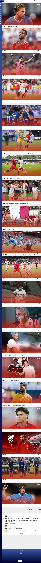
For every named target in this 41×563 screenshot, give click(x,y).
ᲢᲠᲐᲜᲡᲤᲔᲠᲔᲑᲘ (38, 50)
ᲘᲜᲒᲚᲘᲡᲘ (39, 429)
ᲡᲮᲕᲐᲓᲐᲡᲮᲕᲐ (38, 25)
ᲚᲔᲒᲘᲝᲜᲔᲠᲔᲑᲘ (38, 126)
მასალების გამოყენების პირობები (21, 555)
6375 (38, 509)
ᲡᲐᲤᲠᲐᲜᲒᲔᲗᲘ (38, 479)
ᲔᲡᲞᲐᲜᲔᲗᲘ (39, 328)
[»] (40, 509)
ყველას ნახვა (21, 533)
